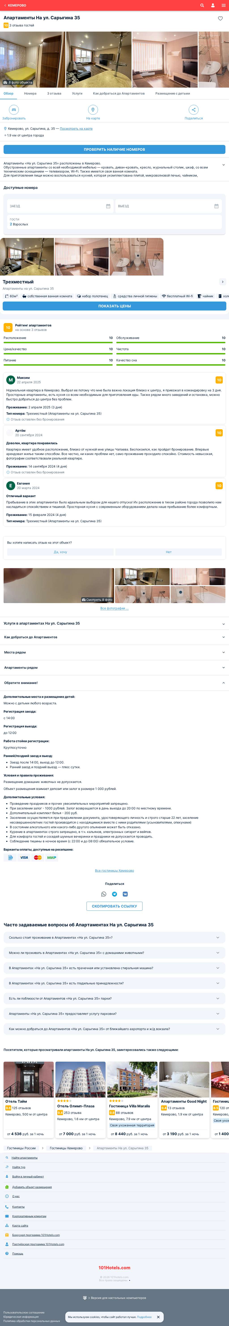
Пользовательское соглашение (24, 1312)
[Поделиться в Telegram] (114, 894)
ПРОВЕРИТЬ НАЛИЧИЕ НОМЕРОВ (114, 149)
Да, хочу (60, 552)
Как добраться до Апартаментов (119, 93)
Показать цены (114, 306)
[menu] (223, 5)
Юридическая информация (21, 1316)
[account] (213, 5)
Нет (169, 552)
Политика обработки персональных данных (31, 1321)
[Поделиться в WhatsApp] (103, 894)
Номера (30, 93)
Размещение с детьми (172, 93)
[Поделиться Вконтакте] (125, 894)
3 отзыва (54, 93)
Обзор (8, 93)
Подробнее (144, 1317)
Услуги (77, 93)
